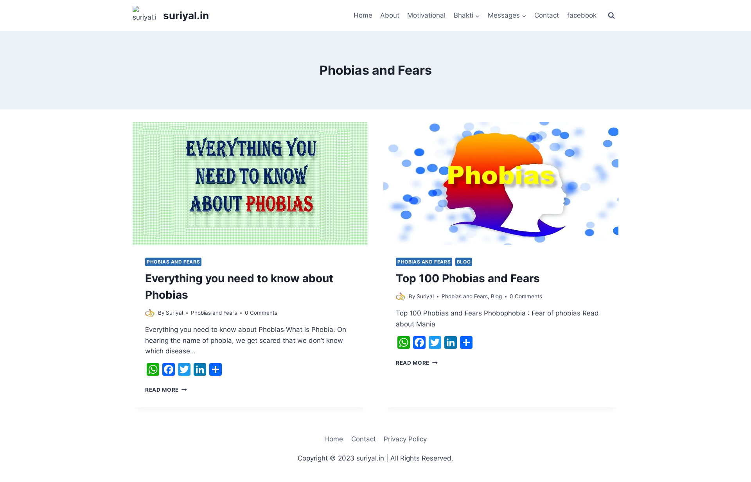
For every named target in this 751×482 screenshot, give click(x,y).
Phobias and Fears (173, 262)
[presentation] (250, 183)
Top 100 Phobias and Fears (468, 278)
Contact (546, 15)
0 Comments (261, 313)
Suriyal (174, 313)
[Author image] (150, 313)
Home (363, 15)
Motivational (426, 15)
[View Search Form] (611, 16)
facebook (581, 15)
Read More (166, 390)
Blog (464, 262)
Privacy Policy (405, 439)
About (389, 15)
